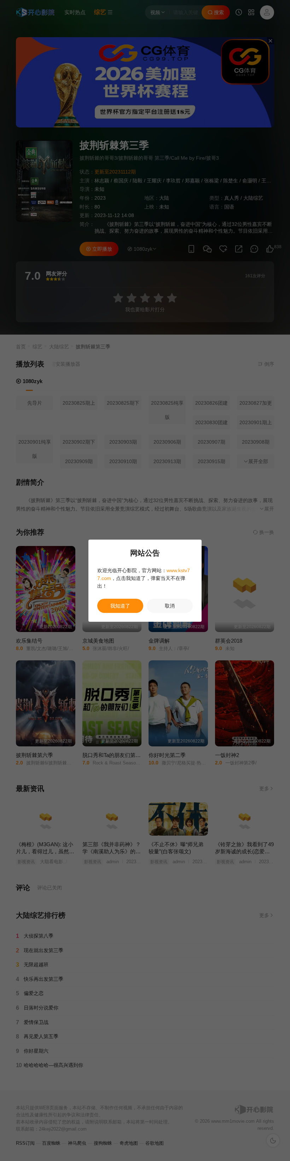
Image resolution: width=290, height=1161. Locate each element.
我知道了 (120, 606)
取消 (170, 606)
